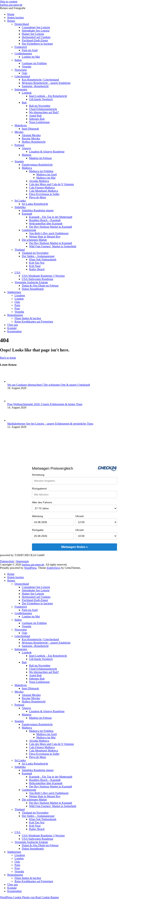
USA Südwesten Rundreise (37, 279)
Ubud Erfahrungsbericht (43, 109)
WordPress (30, 567)
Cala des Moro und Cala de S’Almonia (51, 184)
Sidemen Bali (37, 118)
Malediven (21, 125)
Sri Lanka (20, 200)
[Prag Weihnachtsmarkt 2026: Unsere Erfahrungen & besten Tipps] (13, 400)
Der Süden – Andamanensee (38, 256)
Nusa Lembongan (39, 122)
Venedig (26, 66)
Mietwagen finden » (74, 546)
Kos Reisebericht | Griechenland (40, 79)
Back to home (8, 357)
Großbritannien (23, 53)
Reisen (11, 20)
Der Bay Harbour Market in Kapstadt (50, 226)
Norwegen (21, 69)
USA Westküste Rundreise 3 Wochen (43, 275)
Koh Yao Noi (36, 262)
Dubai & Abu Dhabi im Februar (40, 285)
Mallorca (27, 167)
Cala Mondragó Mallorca (43, 190)
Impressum (22, 561)
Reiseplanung (15, 315)
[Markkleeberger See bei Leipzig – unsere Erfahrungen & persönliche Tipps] (13, 420)
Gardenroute (29, 230)
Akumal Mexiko (31, 135)
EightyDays (53, 567)
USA (18, 272)
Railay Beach (37, 269)
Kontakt (12, 328)
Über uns (12, 324)
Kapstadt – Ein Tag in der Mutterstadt (50, 216)
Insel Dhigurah (30, 128)
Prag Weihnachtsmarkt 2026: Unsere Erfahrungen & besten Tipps (44, 404)
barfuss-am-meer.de (11, 4)
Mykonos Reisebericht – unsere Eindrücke (46, 82)
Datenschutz (7, 561)
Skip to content (8, 1)
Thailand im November (35, 252)
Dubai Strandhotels (33, 288)
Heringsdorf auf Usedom (36, 37)
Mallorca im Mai (45, 177)
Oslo (24, 73)
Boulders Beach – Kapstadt (45, 220)
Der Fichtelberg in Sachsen (37, 43)
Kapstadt (27, 213)
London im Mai (31, 56)
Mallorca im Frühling (41, 171)
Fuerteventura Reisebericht (37, 164)
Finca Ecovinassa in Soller (44, 194)
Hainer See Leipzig (33, 33)
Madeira (26, 154)
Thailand (20, 249)
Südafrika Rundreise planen (38, 210)
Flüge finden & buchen (28, 318)
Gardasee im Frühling (34, 63)
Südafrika (20, 207)
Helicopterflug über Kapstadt (45, 223)
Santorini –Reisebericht (35, 86)
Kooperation (14, 331)
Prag (17, 308)
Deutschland (22, 24)
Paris (17, 305)
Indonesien (21, 89)
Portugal (19, 145)
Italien (18, 60)
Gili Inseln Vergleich (41, 99)
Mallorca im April (46, 174)
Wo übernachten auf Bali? (44, 112)
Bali (24, 102)
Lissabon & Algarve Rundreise (47, 151)
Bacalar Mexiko (31, 138)
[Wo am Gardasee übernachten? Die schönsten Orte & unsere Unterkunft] (13, 381)
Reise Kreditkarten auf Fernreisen (34, 321)
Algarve (26, 148)
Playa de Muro (37, 197)
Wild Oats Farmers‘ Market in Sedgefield (52, 246)
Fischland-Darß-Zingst (35, 40)
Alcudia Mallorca (39, 181)
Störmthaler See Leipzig (35, 30)
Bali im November (39, 105)
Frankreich (21, 46)
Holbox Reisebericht (33, 141)
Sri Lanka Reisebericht (35, 203)
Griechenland (22, 76)
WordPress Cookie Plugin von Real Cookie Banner (29, 897)
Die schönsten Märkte (34, 239)
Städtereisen (14, 292)
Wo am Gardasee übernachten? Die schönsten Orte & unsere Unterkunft (48, 384)
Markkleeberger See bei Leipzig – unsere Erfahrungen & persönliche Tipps (50, 423)
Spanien (19, 161)
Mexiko (19, 131)
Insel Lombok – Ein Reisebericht (48, 96)
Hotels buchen (15, 17)
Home (10, 14)
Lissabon (20, 295)
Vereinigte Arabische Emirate (31, 282)
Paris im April (30, 50)
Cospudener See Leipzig (36, 27)
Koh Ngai (35, 266)
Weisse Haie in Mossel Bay (45, 236)
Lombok (27, 92)
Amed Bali (35, 115)
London (19, 298)
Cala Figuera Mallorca (42, 187)
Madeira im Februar (40, 158)
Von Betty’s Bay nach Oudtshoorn (49, 233)
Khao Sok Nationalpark (42, 259)
